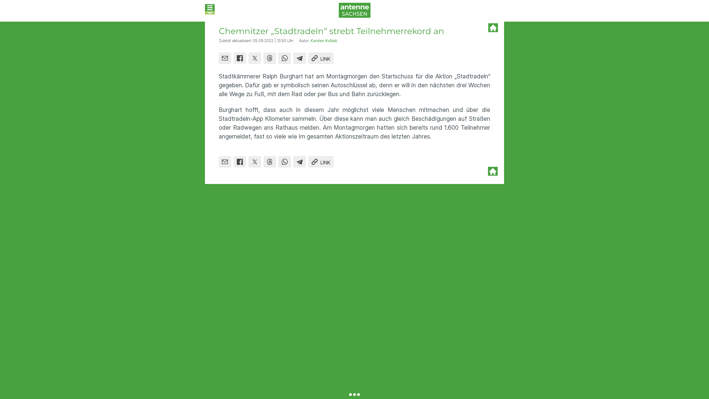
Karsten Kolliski (324, 41)
